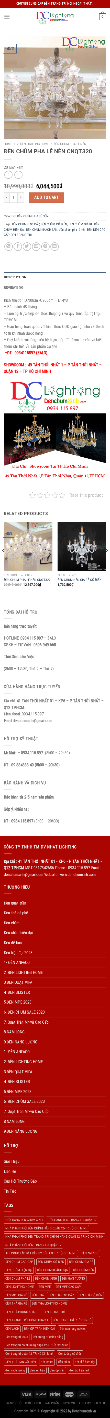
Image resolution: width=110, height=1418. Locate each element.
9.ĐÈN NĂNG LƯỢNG (20, 1042)
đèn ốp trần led (79, 1370)
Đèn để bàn (13, 942)
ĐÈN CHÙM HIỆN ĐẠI (18, 1270)
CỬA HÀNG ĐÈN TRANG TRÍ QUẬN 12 (72, 1220)
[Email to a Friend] (36, 246)
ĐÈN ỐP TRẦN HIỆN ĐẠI (39, 1329)
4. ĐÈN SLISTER (17, 992)
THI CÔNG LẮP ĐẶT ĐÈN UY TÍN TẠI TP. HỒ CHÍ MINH (40, 1253)
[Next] (106, 560)
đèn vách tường (15, 1370)
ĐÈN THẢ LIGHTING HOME (49, 1303)
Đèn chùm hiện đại (18, 932)
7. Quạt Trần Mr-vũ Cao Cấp (26, 1022)
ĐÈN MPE (45, 1287)
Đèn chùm (11, 922)
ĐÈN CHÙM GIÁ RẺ (81, 224)
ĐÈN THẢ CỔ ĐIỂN (90, 1295)
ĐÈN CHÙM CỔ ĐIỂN (54, 224)
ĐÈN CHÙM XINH (46, 1278)
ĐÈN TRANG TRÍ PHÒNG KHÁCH (26, 1320)
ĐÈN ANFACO (89, 1253)
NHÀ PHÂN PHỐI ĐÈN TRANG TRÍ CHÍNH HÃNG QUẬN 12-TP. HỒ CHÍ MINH (54, 1236)
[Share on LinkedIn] (54, 246)
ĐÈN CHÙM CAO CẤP (25, 224)
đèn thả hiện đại (85, 1362)
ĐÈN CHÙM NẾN (83, 1270)
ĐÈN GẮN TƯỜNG (73, 1278)
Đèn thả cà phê (16, 912)
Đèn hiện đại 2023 (18, 952)
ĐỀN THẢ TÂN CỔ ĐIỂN (20, 1362)
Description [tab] (15, 277)
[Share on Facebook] (18, 246)
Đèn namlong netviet (72, 1329)
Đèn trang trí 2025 (16, 1337)
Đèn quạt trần (15, 903)
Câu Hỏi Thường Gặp (20, 1181)
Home (8, 144)
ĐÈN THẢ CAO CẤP (61, 1295)
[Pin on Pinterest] (45, 246)
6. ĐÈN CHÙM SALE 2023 (24, 1012)
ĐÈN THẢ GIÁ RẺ (16, 1303)
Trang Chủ (13, 1403)
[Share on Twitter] (27, 246)
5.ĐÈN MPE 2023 (17, 1002)
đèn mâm (64, 1362)
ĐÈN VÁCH (12, 1329)
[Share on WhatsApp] (8, 246)
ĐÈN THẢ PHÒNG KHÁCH (22, 1312)
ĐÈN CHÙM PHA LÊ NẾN (70, 144)
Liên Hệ (10, 1171)
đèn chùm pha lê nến (72, 230)
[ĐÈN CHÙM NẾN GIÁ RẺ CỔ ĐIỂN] (82, 546)
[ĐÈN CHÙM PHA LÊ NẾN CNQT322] (28, 546)
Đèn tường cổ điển (70, 1353)
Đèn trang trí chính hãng (48, 1337)
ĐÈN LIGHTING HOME (19, 1287)
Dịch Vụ (69, 1403)
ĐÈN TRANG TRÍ (21, 235)
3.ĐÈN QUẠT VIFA (18, 982)
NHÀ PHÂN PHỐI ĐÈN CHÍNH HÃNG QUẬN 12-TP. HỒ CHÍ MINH (46, 1228)
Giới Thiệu (11, 1161)
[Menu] (7, 16)
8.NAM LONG (14, 1032)
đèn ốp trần (57, 1370)
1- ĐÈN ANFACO (17, 962)
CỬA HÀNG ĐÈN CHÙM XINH (24, 1220)
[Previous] (3, 560)
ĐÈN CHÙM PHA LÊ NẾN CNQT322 (27, 580)
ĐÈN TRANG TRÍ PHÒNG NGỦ (72, 1320)
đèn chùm (47, 1362)
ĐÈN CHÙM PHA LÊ (17, 1278)
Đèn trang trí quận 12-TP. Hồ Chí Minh (29, 1353)
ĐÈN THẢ (38, 1295)
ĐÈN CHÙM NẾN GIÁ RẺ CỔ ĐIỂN (80, 580)
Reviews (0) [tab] (13, 287)
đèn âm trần (37, 1370)
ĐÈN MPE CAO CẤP (68, 1287)
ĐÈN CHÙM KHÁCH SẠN (41, 230)
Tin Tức (10, 1191)
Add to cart (46, 197)
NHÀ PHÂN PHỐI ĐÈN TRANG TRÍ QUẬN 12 (33, 1245)
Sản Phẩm (52, 1403)
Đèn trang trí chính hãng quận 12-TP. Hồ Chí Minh (36, 1345)
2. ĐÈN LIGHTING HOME (33, 144)
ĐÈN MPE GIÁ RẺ (16, 1295)
